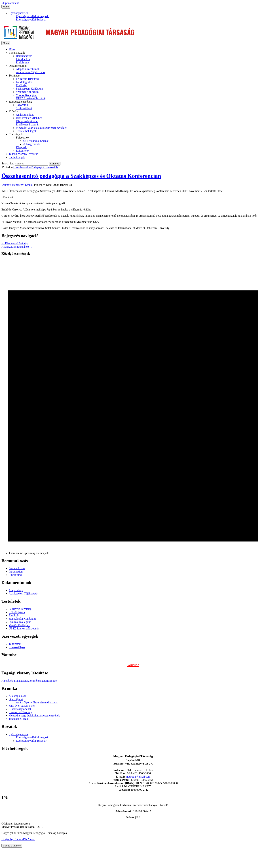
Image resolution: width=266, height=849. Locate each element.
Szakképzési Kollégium (29, 88)
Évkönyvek (22, 150)
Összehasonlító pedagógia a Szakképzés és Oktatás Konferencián (81, 176)
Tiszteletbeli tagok (26, 131)
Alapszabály (16, 590)
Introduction (23, 59)
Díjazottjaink (16, 699)
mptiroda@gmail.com (138, 776)
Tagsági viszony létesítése (23, 153)
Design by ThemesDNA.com (18, 839)
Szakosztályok (24, 108)
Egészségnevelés (18, 13)
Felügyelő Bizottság (27, 78)
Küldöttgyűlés (24, 82)
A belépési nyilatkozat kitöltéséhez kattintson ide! (29, 680)
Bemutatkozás (24, 55)
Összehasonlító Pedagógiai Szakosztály (35, 167)
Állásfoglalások (25, 114)
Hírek (12, 49)
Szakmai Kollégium (27, 91)
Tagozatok (22, 104)
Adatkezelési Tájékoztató (30, 72)
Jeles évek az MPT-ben (29, 117)
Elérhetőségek (17, 157)
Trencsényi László (17, 184)
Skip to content (10, 3)
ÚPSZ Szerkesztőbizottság (31, 98)
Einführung (22, 62)
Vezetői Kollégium (26, 95)
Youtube (133, 665)
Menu (6, 6)
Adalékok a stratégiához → (17, 246)
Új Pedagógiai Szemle (35, 140)
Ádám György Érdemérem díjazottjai (37, 702)
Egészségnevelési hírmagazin (32, 16)
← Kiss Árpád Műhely (14, 243)
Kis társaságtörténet (27, 121)
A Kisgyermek (31, 144)
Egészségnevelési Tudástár (31, 19)
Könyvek (21, 147)
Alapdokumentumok (27, 69)
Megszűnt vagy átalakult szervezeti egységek (41, 127)
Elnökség (21, 85)
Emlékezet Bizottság (27, 124)
